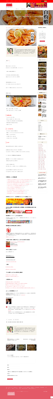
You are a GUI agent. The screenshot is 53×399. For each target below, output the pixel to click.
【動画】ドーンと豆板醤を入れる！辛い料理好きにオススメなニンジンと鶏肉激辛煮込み (42, 55)
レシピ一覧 (24, 387)
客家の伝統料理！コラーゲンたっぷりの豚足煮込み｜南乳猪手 (15, 193)
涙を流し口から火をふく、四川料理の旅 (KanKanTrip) (17, 241)
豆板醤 (39, 164)
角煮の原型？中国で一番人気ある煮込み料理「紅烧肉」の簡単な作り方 (16, 182)
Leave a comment (10, 319)
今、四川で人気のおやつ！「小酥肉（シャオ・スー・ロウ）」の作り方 (15, 286)
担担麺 (45, 157)
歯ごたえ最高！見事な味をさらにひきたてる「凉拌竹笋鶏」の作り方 (16, 190)
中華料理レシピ (32, 387)
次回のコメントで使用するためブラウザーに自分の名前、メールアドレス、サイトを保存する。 (20, 371)
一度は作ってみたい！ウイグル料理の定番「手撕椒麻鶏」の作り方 (16, 185)
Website (8, 369)
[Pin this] (34, 20)
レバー (44, 154)
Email (8, 367)
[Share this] (29, 20)
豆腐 (43, 164)
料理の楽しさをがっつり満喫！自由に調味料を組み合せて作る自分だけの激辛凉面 (42, 76)
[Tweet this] (30, 20)
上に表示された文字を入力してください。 (12, 375)
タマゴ (45, 151)
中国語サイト (13, 388)
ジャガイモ (40, 151)
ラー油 (42, 154)
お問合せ (20, 388)
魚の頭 (39, 167)
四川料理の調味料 (42, 387)
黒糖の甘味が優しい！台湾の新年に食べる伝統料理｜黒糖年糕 (15, 191)
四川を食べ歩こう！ (16, 387)
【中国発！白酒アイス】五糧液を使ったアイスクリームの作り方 (44, 103)
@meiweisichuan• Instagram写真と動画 (11, 261)
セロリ (42, 151)
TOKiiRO (22, 391)
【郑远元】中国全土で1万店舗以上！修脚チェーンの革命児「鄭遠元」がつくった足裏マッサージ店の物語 (42, 181)
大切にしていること (10, 387)
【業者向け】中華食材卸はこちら (32, 388)
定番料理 (39, 157)
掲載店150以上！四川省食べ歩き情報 (11, 269)
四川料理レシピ (40, 56)
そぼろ (44, 150)
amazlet (14, 242)
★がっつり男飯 (40, 144)
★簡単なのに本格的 (41, 150)
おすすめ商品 (39, 122)
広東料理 (42, 157)
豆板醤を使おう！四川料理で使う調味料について (12, 276)
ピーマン (39, 154)
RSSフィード (9, 388)
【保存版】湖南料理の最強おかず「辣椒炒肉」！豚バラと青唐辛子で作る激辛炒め (16, 283)
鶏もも (43, 167)
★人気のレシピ (40, 147)
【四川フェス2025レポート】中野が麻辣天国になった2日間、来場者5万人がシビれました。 (42, 187)
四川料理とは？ (20, 387)
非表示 (8, 60)
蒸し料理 (43, 163)
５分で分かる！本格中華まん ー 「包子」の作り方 (13, 188)
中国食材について (40, 126)
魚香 (41, 167)
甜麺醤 (43, 160)
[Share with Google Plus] (32, 20)
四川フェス (17, 388)
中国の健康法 (39, 125)
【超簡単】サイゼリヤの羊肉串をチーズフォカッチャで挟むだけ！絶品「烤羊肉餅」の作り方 (19, 179)
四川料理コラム (39, 129)
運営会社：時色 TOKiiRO (24, 388)
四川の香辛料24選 (37, 387)
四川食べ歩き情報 (42, 172)
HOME (6, 27)
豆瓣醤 (41, 164)
